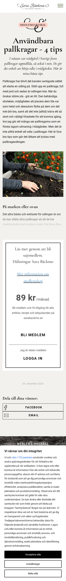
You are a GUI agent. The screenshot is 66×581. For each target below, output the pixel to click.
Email (34, 415)
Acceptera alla (33, 554)
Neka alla (33, 573)
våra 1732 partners (22, 457)
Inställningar (33, 564)
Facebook (33, 407)
